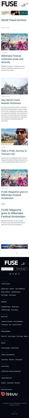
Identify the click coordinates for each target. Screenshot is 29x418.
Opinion (12, 288)
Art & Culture (11, 336)
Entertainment (5, 331)
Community (4, 324)
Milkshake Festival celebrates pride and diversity (12, 59)
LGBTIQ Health (5, 310)
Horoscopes (12, 295)
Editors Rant (4, 288)
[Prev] (12, 252)
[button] (27, 3)
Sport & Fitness (17, 324)
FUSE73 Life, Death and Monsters (11, 371)
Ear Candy (20, 336)
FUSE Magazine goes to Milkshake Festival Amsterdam (14, 194)
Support (3, 383)
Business (11, 359)
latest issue (5, 366)
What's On (4, 316)
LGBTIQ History (15, 292)
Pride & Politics (5, 292)
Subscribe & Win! (7, 269)
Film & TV (4, 336)
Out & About (14, 310)
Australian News (6, 306)
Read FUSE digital (21, 269)
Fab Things (4, 295)
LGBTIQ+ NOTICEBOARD (7, 354)
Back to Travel (5, 27)
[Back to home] (13, 3)
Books (26, 336)
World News (15, 306)
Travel (3, 343)
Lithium (17, 405)
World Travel (15, 348)
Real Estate (18, 359)
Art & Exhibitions (18, 321)
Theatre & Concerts (6, 321)
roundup (4, 301)
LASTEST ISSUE (5, 283)
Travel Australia (5, 348)
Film (10, 324)
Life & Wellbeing (20, 288)
